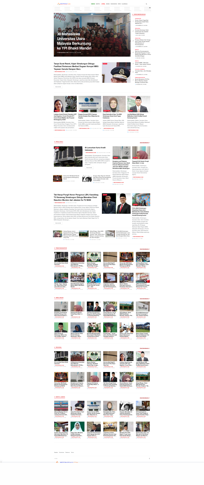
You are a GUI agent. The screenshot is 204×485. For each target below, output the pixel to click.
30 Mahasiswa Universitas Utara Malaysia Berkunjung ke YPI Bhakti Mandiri (77, 265)
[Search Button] (146, 4)
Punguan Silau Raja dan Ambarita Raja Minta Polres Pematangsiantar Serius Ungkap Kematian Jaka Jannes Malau (102, 178)
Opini (119, 4)
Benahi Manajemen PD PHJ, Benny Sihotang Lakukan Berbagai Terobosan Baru (142, 80)
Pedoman (67, 452)
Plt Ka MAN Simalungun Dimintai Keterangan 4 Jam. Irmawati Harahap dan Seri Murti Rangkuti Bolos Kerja (123, 233)
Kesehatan (114, 4)
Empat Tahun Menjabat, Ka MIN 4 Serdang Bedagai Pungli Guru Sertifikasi (77, 435)
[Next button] (125, 35)
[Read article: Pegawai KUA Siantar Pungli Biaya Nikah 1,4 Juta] (141, 152)
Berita (98, 4)
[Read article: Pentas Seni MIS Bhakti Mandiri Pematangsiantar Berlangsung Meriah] (57, 178)
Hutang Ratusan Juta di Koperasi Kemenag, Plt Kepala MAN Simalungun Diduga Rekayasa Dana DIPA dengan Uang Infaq (71, 234)
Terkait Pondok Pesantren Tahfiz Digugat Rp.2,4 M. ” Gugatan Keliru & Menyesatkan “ (94, 435)
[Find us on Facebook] (149, 458)
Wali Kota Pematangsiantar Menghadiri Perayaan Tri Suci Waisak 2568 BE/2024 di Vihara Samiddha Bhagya (143, 53)
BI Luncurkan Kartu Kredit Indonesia (95, 148)
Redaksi (56, 452)
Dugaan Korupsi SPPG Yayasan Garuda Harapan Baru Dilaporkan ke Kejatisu (88, 116)
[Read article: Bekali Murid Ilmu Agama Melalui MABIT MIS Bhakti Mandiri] (77, 278)
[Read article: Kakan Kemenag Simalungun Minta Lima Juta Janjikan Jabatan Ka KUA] (61, 327)
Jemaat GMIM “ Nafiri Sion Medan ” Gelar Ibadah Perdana (143, 63)
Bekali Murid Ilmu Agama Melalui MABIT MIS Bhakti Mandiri (77, 285)
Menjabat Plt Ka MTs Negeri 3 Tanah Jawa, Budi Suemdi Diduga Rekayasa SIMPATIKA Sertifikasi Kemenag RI (125, 435)
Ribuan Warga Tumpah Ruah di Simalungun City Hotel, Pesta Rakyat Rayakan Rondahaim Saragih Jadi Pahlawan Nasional (142, 337)
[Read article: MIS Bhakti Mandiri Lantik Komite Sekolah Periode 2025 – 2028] (94, 278)
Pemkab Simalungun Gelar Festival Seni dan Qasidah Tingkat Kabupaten (142, 31)
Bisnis (108, 4)
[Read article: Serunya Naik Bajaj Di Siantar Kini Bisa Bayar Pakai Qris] (110, 257)
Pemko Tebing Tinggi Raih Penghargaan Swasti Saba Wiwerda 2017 (141, 21)
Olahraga (124, 4)
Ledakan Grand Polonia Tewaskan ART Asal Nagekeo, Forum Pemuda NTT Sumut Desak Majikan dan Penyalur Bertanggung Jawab (65, 116)
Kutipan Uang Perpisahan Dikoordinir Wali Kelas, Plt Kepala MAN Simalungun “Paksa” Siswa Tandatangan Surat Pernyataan (61, 436)
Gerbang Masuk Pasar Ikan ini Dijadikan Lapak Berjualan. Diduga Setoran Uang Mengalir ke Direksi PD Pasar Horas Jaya (142, 266)
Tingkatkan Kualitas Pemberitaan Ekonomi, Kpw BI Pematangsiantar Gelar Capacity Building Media (109, 286)
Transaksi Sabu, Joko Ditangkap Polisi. (143, 71)
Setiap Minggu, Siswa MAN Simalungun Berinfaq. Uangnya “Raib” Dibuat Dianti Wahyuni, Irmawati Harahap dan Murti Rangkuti (97, 234)
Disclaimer (61, 452)
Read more (58, 86)
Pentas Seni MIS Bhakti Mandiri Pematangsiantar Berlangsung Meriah (71, 177)
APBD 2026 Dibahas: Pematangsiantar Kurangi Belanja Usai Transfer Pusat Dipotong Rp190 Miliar (142, 286)
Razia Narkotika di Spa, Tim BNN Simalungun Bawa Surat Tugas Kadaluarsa (112, 116)
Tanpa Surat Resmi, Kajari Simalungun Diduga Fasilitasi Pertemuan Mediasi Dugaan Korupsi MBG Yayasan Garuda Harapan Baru (76, 66)
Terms (72, 452)
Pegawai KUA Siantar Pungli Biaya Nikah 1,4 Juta (140, 162)
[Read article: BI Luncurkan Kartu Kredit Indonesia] (68, 156)
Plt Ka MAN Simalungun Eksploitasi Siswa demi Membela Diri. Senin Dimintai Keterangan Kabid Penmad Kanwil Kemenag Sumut (140, 211)
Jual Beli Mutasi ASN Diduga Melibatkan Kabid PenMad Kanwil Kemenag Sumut (137, 116)
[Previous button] (58, 35)
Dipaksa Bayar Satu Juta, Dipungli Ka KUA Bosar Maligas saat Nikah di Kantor (142, 435)
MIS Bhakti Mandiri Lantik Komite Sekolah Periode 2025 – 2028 (93, 285)
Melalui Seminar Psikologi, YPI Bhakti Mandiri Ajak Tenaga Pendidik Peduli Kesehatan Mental (92, 266)
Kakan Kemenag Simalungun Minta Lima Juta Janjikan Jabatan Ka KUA (61, 336)
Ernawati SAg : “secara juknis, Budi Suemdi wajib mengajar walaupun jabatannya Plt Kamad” (110, 336)
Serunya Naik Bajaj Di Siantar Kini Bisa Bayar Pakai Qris (109, 264)
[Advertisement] (48, 474)
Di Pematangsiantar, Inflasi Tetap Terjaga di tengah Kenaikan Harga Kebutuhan (142, 414)
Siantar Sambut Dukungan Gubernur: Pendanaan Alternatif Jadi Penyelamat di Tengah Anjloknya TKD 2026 (126, 286)
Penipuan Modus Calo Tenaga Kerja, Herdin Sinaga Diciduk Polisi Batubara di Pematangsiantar (142, 42)
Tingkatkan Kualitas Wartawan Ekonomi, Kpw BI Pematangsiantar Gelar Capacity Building (110, 435)
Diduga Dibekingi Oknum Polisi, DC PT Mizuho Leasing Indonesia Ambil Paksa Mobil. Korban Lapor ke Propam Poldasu (75, 40)
